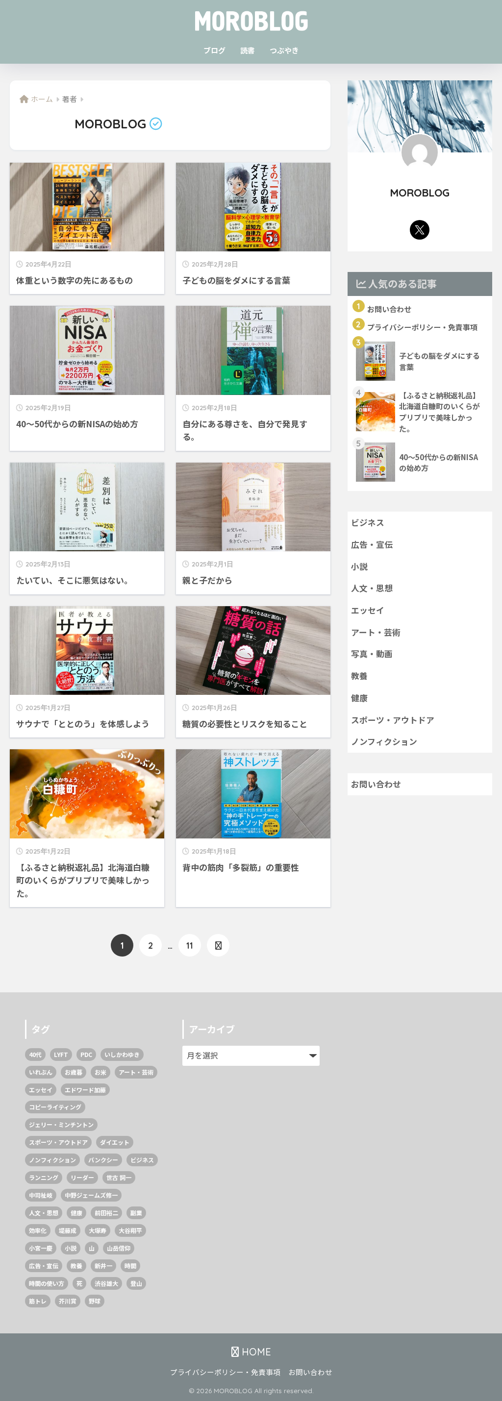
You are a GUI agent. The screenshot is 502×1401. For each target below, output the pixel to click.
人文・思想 (372, 588)
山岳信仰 (118, 1248)
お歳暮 (73, 1072)
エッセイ (367, 610)
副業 (136, 1212)
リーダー (82, 1177)
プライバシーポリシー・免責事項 (225, 1372)
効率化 (38, 1230)
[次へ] (218, 945)
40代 (35, 1054)
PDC (86, 1054)
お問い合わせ (376, 784)
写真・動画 (372, 654)
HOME (255, 1352)
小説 (359, 566)
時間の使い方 (46, 1283)
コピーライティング (55, 1107)
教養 (359, 676)
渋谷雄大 (106, 1283)
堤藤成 (67, 1230)
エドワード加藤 (85, 1089)
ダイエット (114, 1142)
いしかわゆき (122, 1054)
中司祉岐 (40, 1195)
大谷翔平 (130, 1230)
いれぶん (40, 1072)
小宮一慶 (40, 1248)
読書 (247, 50)
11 (189, 945)
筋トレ (38, 1301)
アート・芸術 (376, 632)
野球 (94, 1301)
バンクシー (103, 1159)
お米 (100, 1072)
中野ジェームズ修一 (91, 1195)
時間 (130, 1265)
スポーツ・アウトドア (392, 720)
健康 (359, 698)
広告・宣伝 (372, 544)
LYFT (61, 1054)
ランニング (43, 1177)
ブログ (214, 50)
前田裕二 (106, 1212)
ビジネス (367, 522)
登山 (136, 1283)
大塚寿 (97, 1230)
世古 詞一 (118, 1177)
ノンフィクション (384, 741)
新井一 (103, 1265)
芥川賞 (67, 1301)
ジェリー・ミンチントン (61, 1124)
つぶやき (284, 50)
